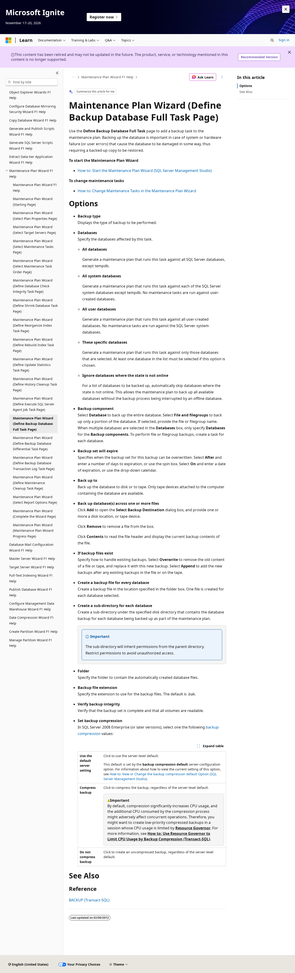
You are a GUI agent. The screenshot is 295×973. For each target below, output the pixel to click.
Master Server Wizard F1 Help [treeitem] (32, 558)
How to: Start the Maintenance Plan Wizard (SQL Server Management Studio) (145, 170)
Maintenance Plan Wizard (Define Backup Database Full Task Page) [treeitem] (33, 424)
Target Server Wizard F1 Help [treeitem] (31, 567)
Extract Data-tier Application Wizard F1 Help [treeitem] (31, 159)
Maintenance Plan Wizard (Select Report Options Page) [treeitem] (35, 500)
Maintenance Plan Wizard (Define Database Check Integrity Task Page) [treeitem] (33, 286)
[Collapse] (57, 73)
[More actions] (222, 77)
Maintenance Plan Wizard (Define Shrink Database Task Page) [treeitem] (35, 306)
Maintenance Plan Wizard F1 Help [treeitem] (35, 188)
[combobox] (32, 82)
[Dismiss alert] (285, 9)
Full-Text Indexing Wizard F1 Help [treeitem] (31, 578)
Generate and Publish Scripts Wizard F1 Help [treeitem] (31, 131)
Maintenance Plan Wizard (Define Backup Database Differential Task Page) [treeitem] (33, 443)
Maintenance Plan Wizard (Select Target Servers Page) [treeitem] (34, 230)
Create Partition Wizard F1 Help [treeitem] (33, 631)
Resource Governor (192, 828)
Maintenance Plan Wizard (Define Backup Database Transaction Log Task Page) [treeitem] (33, 463)
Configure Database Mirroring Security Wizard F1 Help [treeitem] (32, 109)
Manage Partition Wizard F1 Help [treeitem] (30, 643)
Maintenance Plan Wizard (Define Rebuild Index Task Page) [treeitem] (33, 345)
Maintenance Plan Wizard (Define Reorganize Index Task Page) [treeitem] (33, 325)
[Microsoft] (9, 40)
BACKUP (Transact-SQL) (89, 900)
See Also (245, 92)
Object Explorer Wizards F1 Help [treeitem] (30, 95)
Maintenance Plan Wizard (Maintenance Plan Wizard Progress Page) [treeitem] (33, 530)
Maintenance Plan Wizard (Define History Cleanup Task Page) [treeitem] (35, 384)
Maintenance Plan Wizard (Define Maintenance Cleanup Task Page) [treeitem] (33, 483)
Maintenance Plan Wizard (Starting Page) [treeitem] (33, 202)
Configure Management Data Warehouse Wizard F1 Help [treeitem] (31, 606)
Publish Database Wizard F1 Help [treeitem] (30, 592)
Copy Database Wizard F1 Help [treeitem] (32, 120)
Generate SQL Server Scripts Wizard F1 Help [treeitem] (31, 145)
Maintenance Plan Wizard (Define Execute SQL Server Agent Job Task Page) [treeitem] (33, 404)
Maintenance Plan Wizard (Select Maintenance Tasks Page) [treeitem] (33, 246)
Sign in (284, 40)
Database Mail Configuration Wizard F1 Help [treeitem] (31, 547)
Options (245, 86)
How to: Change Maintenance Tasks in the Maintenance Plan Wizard (137, 190)
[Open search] (272, 40)
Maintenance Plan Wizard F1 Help (107, 77)
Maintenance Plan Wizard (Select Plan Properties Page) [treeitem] (35, 216)
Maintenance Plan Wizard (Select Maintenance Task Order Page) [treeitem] (33, 266)
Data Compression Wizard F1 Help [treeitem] (31, 620)
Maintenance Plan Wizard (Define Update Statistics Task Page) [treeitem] (33, 364)
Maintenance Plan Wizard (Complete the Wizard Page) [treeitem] (34, 514)
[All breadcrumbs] (73, 77)
